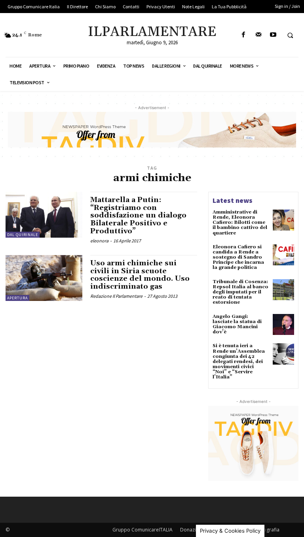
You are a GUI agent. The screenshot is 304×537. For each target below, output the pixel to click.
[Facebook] (243, 35)
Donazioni (191, 529)
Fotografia (267, 529)
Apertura (17, 298)
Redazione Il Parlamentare (116, 296)
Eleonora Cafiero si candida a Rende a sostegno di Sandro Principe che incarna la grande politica (238, 257)
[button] (290, 35)
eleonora (99, 241)
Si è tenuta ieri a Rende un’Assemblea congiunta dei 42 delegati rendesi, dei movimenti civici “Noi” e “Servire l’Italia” (239, 361)
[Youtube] (273, 35)
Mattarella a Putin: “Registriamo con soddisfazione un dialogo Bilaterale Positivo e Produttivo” (138, 215)
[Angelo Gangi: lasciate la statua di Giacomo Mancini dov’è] (283, 324)
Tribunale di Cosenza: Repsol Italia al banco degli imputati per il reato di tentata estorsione (240, 292)
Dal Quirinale (22, 234)
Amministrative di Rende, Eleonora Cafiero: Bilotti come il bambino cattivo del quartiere (240, 222)
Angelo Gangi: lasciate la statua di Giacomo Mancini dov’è (237, 324)
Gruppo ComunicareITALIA (142, 529)
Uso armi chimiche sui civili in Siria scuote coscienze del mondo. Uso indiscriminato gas (140, 275)
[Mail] (258, 35)
